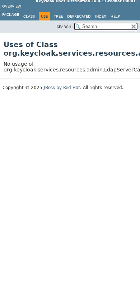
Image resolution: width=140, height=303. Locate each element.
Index (100, 16)
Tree (58, 16)
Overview (11, 6)
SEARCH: (65, 27)
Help (115, 16)
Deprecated (79, 16)
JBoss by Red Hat (62, 87)
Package (10, 15)
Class (29, 16)
